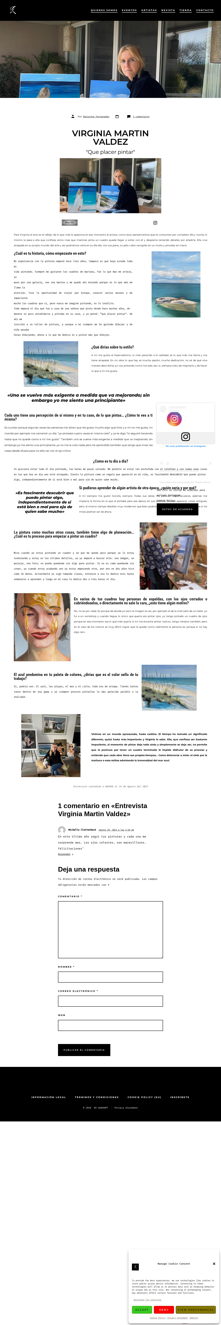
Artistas (149, 10)
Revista (168, 10)
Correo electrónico (78, 991)
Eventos (129, 10)
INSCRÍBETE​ (180, 1097)
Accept (142, 1309)
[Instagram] (155, 222)
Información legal (48, 1097)
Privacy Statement (177, 1318)
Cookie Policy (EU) (144, 1097)
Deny (164, 1309)
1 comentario (141, 116)
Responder (64, 854)
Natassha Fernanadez (96, 116)
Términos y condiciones (97, 1097)
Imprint (194, 1318)
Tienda (186, 10)
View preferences (196, 1309)
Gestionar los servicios (147, 1300)
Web (61, 1015)
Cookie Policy (158, 1318)
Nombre (66, 967)
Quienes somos (104, 10)
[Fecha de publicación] (118, 116)
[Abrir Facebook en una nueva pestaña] (104, 1083)
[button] (214, 1263)
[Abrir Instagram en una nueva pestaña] (116, 1083)
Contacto (205, 10)
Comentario (70, 896)
